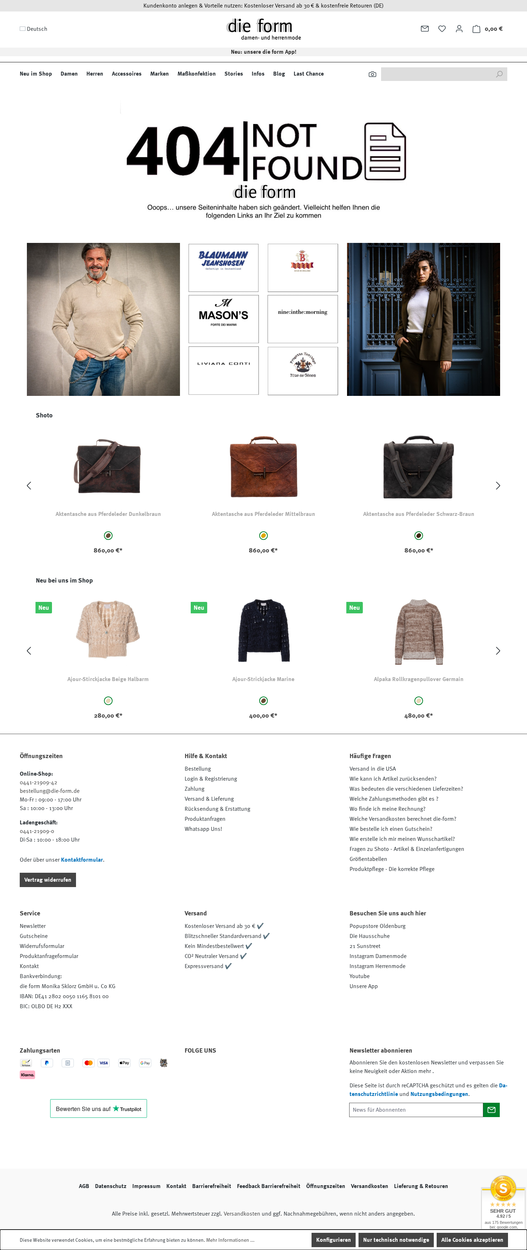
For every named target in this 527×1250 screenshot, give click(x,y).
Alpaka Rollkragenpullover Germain (419, 679)
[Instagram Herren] (232, 1071)
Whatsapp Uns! (203, 829)
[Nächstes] (498, 486)
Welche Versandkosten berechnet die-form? (403, 819)
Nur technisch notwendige (396, 1240)
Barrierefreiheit (211, 1186)
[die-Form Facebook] (194, 1071)
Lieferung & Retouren (421, 1186)
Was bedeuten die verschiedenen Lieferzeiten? (406, 789)
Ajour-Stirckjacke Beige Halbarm (108, 679)
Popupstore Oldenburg (377, 926)
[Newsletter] (424, 28)
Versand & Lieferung (209, 799)
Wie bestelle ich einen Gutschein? (391, 829)
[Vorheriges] (28, 486)
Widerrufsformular (42, 946)
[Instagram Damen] (252, 1071)
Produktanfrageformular (49, 956)
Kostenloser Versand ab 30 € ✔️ (224, 926)
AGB (84, 1186)
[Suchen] (372, 74)
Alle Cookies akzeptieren (472, 1240)
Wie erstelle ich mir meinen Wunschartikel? (402, 839)
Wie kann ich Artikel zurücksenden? (393, 779)
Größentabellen (368, 859)
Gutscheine (34, 936)
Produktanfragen (205, 819)
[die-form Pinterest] (213, 1071)
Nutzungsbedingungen (439, 1094)
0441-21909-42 (38, 782)
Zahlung (194, 789)
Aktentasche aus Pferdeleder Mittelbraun (263, 514)
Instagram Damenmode (378, 956)
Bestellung (198, 769)
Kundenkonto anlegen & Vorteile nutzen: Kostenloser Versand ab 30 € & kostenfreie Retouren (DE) (263, 6)
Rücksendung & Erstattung (217, 809)
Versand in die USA (373, 769)
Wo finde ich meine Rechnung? (388, 809)
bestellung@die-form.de (50, 791)
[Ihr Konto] (459, 28)
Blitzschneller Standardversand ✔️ (227, 936)
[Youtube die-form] (271, 1071)
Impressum (146, 1186)
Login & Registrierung (211, 779)
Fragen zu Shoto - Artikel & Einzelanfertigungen (407, 849)
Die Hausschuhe (370, 936)
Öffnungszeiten (325, 1186)
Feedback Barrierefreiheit (268, 1186)
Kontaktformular (82, 860)
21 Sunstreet (365, 946)
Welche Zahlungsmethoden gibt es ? (394, 799)
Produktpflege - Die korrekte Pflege (392, 869)
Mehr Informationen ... (230, 1240)
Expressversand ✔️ (208, 966)
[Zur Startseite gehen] (263, 29)
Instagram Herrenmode (377, 966)
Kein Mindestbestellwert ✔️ (218, 946)
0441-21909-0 (37, 831)
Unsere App (364, 986)
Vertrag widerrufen (47, 880)
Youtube (360, 976)
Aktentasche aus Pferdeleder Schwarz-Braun (418, 514)
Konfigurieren (333, 1240)
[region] (263, 486)
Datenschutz (111, 1186)
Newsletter (33, 926)
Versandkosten (369, 1186)
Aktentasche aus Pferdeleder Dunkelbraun (108, 514)
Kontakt (29, 966)
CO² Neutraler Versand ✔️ (216, 956)
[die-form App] (290, 1071)
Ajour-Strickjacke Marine (263, 679)
